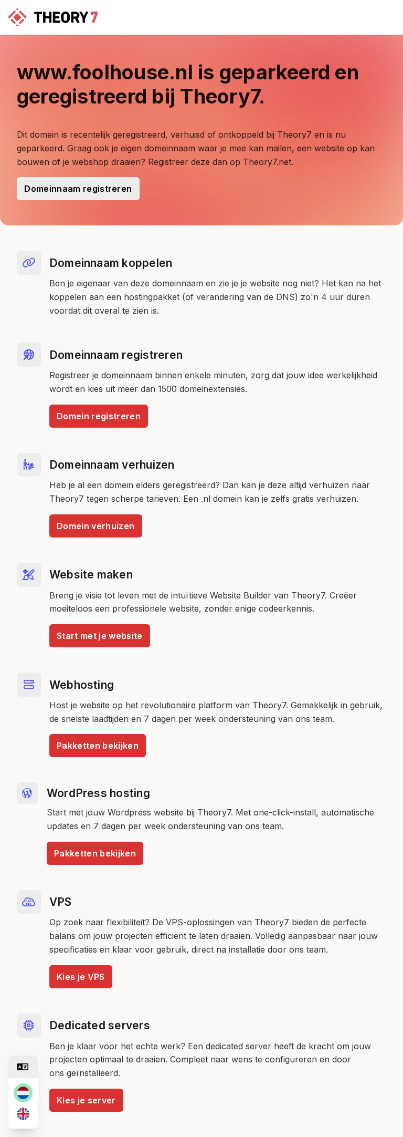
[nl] (23, 1093)
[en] (23, 1114)
